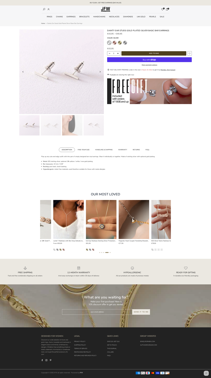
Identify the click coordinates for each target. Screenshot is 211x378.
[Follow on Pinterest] (51, 360)
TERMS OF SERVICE (80, 349)
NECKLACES (114, 16)
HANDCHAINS (99, 16)
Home (43, 23)
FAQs (147, 150)
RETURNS (136, 150)
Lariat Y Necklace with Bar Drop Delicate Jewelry (57, 241)
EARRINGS (71, 16)
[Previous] (23, 72)
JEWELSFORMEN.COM (147, 342)
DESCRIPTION (67, 150)
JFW (81, 373)
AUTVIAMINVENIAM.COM (148, 345)
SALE (162, 16)
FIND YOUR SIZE (83, 150)
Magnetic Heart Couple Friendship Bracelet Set (123, 241)
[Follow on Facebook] (42, 360)
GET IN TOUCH (112, 345)
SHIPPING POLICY (80, 345)
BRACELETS (84, 16)
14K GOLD (141, 16)
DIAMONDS (128, 16)
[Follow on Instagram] (46, 360)
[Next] (100, 72)
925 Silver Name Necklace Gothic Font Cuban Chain (157, 241)
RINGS (49, 16)
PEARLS (152, 16)
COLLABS (110, 352)
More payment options (149, 65)
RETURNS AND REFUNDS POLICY (85, 356)
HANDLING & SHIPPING (104, 150)
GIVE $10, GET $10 (113, 342)
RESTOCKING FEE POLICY (82, 352)
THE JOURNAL (112, 349)
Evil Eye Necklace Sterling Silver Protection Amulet (91, 241)
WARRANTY (122, 150)
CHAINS (59, 16)
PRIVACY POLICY (79, 342)
